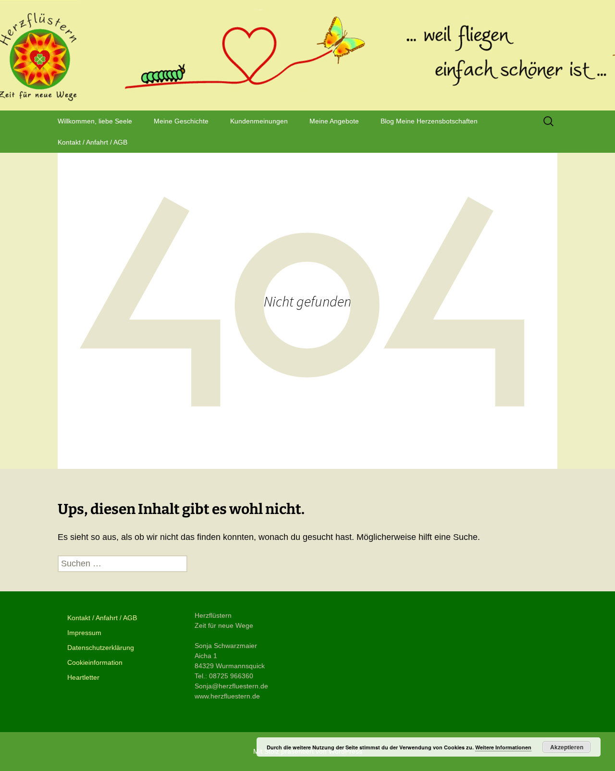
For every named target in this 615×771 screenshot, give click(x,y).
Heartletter (83, 677)
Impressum (84, 632)
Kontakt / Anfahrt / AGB (92, 142)
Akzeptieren (566, 747)
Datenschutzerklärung (100, 647)
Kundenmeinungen (259, 121)
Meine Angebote (334, 121)
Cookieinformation (95, 662)
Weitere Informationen (503, 747)
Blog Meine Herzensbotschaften (429, 121)
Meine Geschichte (181, 121)
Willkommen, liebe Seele (95, 121)
